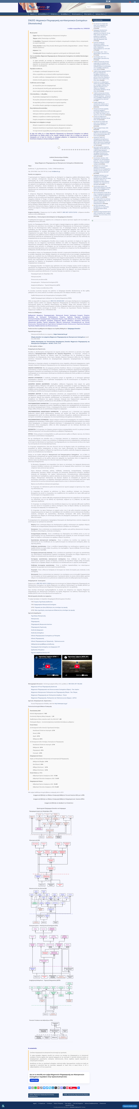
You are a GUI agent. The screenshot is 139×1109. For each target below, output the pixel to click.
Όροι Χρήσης (68, 1103)
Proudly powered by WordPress (61, 1107)
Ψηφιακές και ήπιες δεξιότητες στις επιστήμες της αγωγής (51, 607)
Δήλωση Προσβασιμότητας (91, 1103)
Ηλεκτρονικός (35, 618)
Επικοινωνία (103, 1103)
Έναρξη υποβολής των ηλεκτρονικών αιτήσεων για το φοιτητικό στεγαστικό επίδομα (101, 104)
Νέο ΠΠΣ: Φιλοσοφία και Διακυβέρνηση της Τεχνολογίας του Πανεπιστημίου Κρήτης (101, 207)
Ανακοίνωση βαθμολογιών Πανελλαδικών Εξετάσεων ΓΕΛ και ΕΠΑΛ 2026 (102, 118)
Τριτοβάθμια (64, 14)
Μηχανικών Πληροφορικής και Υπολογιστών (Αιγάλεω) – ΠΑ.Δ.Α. (49, 695)
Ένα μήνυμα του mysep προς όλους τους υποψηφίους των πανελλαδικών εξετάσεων (101, 25)
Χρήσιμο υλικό (100, 14)
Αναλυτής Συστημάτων (37, 633)
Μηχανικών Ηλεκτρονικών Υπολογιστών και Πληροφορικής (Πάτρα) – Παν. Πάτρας (54, 692)
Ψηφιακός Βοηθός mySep (129, 1106)
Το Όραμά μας (41, 1103)
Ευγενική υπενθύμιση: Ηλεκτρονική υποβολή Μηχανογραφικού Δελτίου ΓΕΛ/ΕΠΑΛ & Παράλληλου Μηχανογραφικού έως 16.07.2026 (102, 45)
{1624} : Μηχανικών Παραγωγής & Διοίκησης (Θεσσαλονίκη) (41, 1095)
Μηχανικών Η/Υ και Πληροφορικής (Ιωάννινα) (44, 686)
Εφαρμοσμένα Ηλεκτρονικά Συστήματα (45, 604)
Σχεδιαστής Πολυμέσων (37, 650)
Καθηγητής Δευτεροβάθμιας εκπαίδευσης (42, 644)
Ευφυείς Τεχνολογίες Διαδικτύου (43, 602)
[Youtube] (109, 1)
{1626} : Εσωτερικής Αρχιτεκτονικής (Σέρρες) (76, 1094)
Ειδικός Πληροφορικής (37, 638)
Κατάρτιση (54, 14)
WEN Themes (82, 1107)
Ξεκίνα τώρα (34, 1080)
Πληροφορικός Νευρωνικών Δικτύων (41, 624)
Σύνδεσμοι (49, 1103)
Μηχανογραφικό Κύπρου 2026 (101, 128)
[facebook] (107, 1)
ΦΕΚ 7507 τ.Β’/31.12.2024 (44, 583)
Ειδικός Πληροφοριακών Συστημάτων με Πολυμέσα (45, 635)
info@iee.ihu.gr (56, 171)
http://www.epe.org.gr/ (61, 703)
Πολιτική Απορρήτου (78, 1103)
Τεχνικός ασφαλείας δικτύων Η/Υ (40, 652)
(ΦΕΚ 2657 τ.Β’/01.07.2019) (70, 212)
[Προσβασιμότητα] (3, 1106)
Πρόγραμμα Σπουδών (74, 328)
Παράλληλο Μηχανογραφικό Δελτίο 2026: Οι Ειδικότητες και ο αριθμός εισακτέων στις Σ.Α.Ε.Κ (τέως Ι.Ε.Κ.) (102, 213)
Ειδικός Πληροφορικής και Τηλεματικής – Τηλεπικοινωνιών (47, 641)
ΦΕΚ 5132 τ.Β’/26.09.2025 (57, 301)
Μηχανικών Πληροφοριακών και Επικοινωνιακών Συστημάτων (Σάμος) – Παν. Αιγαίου (55, 689)
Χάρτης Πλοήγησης (58, 1103)
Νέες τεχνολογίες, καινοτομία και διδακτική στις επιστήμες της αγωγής (55, 610)
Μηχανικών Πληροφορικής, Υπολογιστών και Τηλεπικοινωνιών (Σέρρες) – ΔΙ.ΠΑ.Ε (53, 698)
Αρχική (32, 14)
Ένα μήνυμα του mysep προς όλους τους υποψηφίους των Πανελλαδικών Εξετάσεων (101, 123)
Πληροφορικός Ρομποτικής (38, 627)
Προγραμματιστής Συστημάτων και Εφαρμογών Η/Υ (45, 647)
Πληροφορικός (35, 621)
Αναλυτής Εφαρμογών (37, 630)
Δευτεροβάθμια (42, 14)
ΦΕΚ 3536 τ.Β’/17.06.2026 (75, 684)
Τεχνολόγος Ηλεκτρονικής (38, 616)
